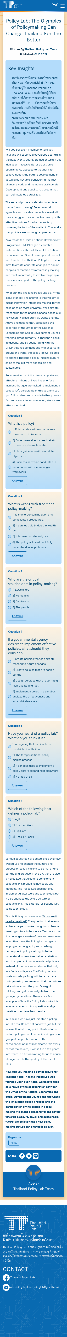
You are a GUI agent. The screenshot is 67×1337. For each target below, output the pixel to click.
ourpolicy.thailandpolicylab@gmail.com (34, 1287)
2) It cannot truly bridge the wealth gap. (34, 528)
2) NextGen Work (23, 825)
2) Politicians (21, 595)
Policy (14, 1143)
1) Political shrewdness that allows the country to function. (34, 432)
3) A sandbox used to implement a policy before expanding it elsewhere (35, 768)
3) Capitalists (21, 601)
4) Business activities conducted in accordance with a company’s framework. (34, 467)
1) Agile (17, 819)
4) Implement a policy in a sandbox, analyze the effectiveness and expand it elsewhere (34, 696)
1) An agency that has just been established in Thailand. (32, 747)
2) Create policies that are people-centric (34, 672)
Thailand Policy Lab (22, 1277)
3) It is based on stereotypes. (30, 536)
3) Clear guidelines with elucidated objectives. (34, 454)
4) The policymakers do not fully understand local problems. (32, 545)
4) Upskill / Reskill (24, 837)
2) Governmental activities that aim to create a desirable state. (34, 443)
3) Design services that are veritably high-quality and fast (35, 683)
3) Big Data (19, 831)
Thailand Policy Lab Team (41, 49)
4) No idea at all (22, 776)
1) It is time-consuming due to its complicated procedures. (33, 517)
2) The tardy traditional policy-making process (32, 757)
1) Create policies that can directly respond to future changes (34, 661)
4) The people (21, 607)
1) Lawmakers (21, 589)
